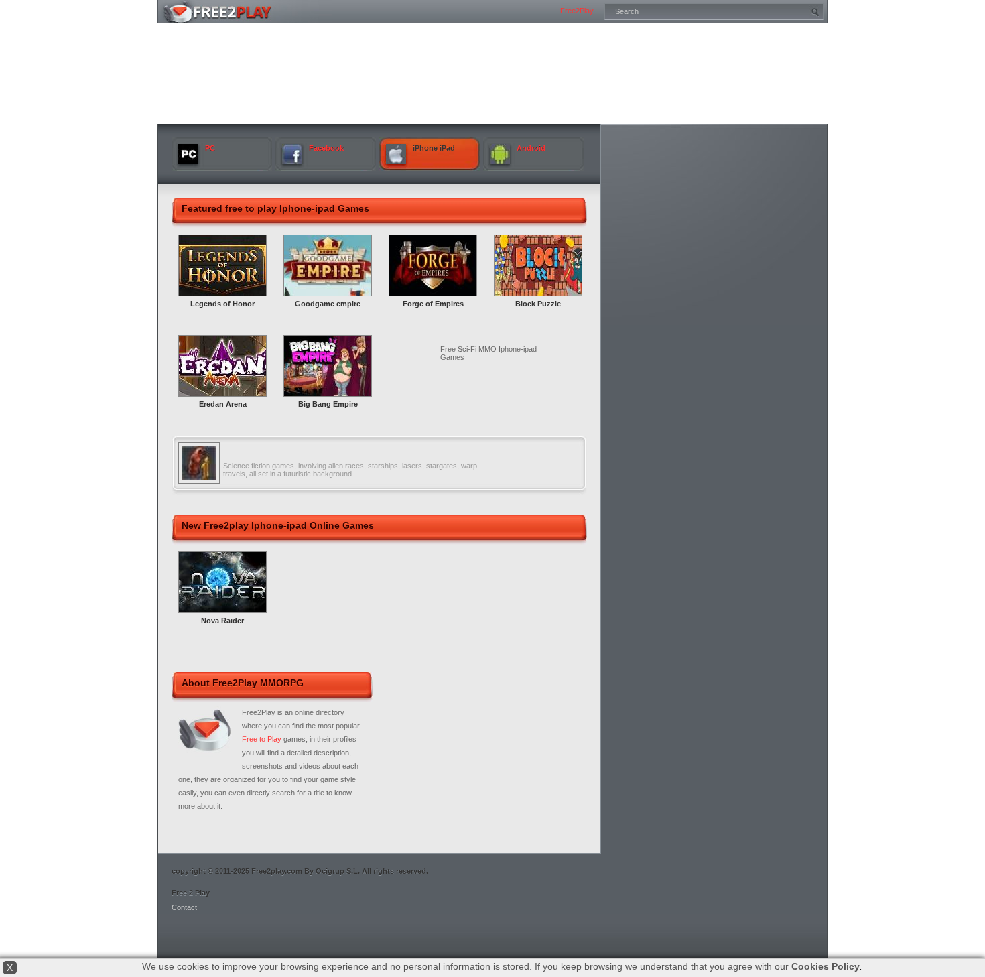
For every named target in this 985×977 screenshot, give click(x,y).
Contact (184, 907)
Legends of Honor (222, 304)
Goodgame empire (327, 304)
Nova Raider (222, 620)
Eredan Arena (223, 404)
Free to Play (261, 739)
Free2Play (577, 11)
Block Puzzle (538, 304)
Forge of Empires (433, 304)
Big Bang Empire (328, 404)
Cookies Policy (825, 966)
